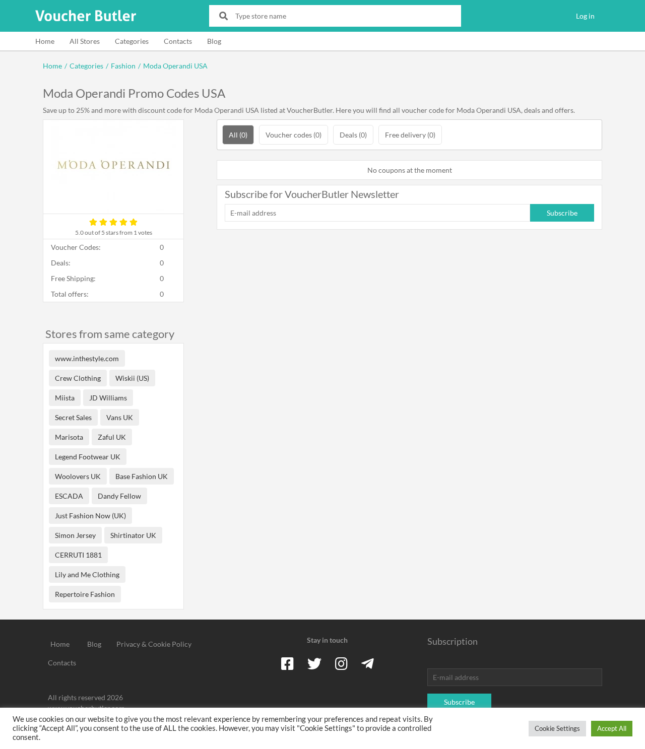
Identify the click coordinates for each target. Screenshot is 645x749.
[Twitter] (314, 663)
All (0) (238, 134)
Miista (65, 397)
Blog (214, 41)
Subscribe (562, 213)
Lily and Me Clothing (87, 574)
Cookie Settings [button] (557, 728)
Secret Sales (73, 417)
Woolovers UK (78, 476)
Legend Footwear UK (87, 456)
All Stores (85, 41)
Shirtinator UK (133, 535)
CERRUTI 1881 (78, 555)
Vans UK (119, 417)
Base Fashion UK (141, 476)
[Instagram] (341, 663)
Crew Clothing (78, 378)
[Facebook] (287, 663)
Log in (585, 16)
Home (44, 41)
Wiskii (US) (132, 378)
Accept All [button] (611, 728)
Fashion (123, 65)
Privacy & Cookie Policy (153, 644)
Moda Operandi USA (175, 65)
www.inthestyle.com (87, 358)
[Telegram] (367, 663)
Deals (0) (353, 134)
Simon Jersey (75, 535)
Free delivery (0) (410, 134)
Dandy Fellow (119, 496)
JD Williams (108, 397)
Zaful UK (112, 437)
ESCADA (69, 496)
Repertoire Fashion (85, 594)
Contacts (178, 41)
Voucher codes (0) (293, 134)
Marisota (69, 437)
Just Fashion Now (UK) (90, 515)
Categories (132, 41)
